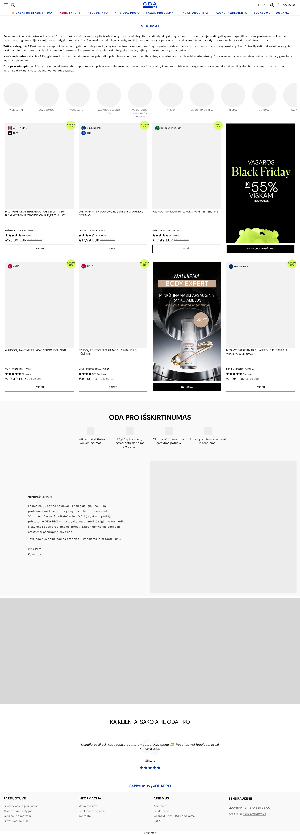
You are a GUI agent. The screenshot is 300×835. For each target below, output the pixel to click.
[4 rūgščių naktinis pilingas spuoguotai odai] (39, 305)
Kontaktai (85, 816)
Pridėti (39, 248)
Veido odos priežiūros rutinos (140, 113)
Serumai (264, 109)
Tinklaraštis (161, 811)
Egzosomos (47, 109)
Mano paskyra (88, 806)
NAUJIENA (187, 387)
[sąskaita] (272, 5)
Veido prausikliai (202, 109)
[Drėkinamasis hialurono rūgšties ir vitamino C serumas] (113, 166)
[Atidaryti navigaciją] (6, 4)
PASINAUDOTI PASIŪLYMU (260, 248)
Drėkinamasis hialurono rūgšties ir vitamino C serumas (111, 213)
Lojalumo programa (91, 811)
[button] (13, 235)
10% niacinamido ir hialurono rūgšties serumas (185, 211)
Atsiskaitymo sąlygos (17, 811)
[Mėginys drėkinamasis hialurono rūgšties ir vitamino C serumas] (260, 305)
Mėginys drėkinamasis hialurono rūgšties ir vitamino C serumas (256, 352)
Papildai (171, 109)
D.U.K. (157, 821)
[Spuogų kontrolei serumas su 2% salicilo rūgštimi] (113, 305)
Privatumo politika (16, 821)
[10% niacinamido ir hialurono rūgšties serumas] (186, 166)
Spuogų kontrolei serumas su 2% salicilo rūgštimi (108, 352)
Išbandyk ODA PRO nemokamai (174, 816)
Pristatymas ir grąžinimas (21, 806)
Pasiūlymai (16, 109)
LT (258, 5)
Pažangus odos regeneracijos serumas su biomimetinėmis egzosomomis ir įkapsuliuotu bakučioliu (36, 213)
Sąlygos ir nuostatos (17, 816)
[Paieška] (13, 5)
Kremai (233, 109)
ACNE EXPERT (78, 109)
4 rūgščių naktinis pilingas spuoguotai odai (35, 350)
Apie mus (159, 806)
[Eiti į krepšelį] (279, 5)
